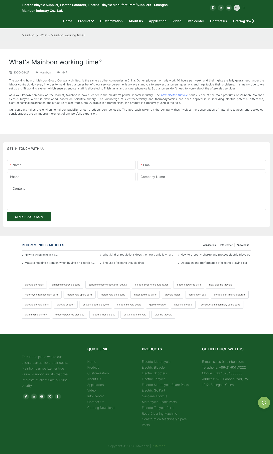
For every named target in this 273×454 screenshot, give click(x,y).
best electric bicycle (135, 314)
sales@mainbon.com (228, 362)
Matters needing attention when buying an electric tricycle (60, 262)
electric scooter (65, 304)
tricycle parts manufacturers (229, 294)
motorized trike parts (145, 294)
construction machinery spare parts (220, 304)
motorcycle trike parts (113, 294)
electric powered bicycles (69, 314)
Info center (226, 244)
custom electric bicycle (96, 304)
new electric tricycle (174, 95)
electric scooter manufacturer (151, 284)
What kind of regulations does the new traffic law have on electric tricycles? (138, 254)
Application (209, 244)
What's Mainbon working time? (62, 35)
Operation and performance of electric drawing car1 (215, 262)
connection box (197, 294)
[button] (253, 21)
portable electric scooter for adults (108, 284)
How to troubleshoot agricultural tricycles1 (42, 254)
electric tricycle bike (104, 314)
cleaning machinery (36, 314)
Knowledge (243, 244)
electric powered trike (188, 284)
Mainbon (28, 35)
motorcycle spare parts (79, 294)
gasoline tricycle (183, 304)
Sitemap (158, 446)
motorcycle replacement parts (41, 294)
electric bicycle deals (129, 304)
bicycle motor (172, 294)
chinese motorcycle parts (66, 284)
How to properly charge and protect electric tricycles (215, 254)
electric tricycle (163, 314)
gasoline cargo (157, 304)
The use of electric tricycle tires (123, 262)
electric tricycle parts (37, 304)
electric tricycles (34, 284)
